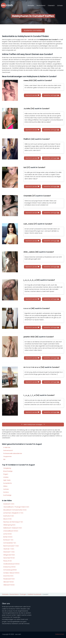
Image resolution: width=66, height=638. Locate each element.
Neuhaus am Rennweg (13, 522)
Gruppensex (7, 456)
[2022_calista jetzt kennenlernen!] (10, 261)
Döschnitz (8, 576)
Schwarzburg (10, 570)
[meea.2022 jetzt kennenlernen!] (10, 90)
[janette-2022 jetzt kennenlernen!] (10, 346)
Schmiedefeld (9, 543)
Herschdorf (9, 558)
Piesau (7, 561)
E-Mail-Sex (6, 447)
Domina (6, 492)
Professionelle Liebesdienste (12, 453)
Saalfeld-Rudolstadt (34, 594)
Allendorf (8, 582)
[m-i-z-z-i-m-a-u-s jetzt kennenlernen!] (10, 377)
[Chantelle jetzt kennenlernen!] (10, 205)
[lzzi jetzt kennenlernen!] (10, 177)
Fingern (5, 474)
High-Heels (6, 480)
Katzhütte (8, 516)
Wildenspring (9, 525)
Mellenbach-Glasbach (12, 528)
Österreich (51, 6)
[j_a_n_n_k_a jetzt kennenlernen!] (10, 289)
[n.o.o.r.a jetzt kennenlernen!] (10, 318)
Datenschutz (59, 634)
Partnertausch (8, 450)
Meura (7, 519)
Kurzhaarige (7, 495)
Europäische (7, 483)
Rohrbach (8, 540)
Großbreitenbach (11, 564)
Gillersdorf (9, 585)
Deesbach (8, 504)
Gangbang (7, 468)
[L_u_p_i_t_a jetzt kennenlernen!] (10, 405)
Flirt (4, 459)
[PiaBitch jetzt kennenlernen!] (10, 148)
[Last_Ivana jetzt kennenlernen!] (10, 233)
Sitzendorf (9, 552)
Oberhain (8, 549)
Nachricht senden (32, 95)
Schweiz (60, 6)
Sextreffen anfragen (50, 95)
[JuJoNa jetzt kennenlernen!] (10, 118)
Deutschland (41, 6)
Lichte (7, 534)
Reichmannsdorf (11, 546)
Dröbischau (9, 567)
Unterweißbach (10, 531)
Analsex (5, 477)
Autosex (6, 489)
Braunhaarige (7, 471)
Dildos (5, 486)
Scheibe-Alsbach (11, 573)
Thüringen (23, 594)
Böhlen (7, 537)
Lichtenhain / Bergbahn (13, 513)
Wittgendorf (9, 555)
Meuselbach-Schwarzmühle (15, 510)
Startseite (31, 6)
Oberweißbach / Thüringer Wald (16, 507)
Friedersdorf (9, 579)
